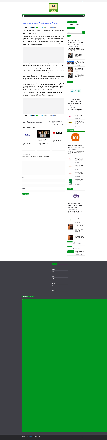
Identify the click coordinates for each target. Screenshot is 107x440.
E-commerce (59, 16)
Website (23, 188)
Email (23, 183)
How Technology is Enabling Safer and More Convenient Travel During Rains (79, 75)
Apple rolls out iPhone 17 (77, 246)
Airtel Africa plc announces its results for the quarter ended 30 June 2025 (79, 166)
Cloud (53, 276)
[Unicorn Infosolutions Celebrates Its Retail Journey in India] (70, 220)
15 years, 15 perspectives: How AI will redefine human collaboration (79, 62)
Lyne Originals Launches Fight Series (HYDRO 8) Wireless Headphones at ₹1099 (74, 102)
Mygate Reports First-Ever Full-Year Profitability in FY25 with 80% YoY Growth (79, 159)
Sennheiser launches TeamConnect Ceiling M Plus (44, 1)
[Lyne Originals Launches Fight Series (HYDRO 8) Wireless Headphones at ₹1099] (76, 90)
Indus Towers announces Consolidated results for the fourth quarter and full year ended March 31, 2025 (79, 181)
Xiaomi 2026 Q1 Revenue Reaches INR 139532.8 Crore (76, 146)
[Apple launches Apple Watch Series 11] (70, 252)
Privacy (53, 292)
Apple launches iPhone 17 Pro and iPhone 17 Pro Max (79, 237)
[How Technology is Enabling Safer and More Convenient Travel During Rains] (70, 76)
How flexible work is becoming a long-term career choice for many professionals (76, 42)
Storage (53, 283)
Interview (53, 16)
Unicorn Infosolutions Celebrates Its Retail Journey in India (79, 219)
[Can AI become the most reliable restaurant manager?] (70, 69)
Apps (65, 16)
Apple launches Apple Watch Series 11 (79, 252)
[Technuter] (23, 16)
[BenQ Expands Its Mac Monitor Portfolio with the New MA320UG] (76, 196)
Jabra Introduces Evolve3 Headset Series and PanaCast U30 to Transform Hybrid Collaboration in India (79, 123)
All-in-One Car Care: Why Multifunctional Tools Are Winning (79, 55)
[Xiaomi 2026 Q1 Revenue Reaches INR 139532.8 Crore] (76, 137)
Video (53, 285)
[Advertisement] (43, 55)
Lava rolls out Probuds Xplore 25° (78, 116)
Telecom (39, 16)
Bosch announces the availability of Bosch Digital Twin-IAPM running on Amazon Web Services (55, 122)
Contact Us (54, 290)
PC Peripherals (55, 278)
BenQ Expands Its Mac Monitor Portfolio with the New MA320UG (75, 205)
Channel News (46, 16)
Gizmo (34, 16)
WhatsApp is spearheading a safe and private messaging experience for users (32, 121)
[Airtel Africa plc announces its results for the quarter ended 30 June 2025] (70, 167)
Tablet (53, 271)
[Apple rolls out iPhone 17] (69, 248)
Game (75, 16)
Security (53, 281)
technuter (31, 25)
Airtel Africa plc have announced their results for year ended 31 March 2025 (79, 173)
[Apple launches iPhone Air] (70, 243)
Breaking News (28, 16)
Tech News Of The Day (73, 24)
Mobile (53, 269)
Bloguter (70, 16)
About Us (53, 288)
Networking (54, 274)
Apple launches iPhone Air (77, 242)
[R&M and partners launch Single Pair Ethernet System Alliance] (58, 131)
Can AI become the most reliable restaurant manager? (79, 69)
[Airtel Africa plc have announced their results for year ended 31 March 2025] (70, 174)
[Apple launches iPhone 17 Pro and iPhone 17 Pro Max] (70, 237)
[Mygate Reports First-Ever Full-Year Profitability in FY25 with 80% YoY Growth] (70, 160)
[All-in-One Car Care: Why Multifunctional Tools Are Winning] (70, 56)
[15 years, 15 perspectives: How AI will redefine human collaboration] (70, 63)
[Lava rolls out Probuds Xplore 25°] (70, 116)
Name (23, 177)
